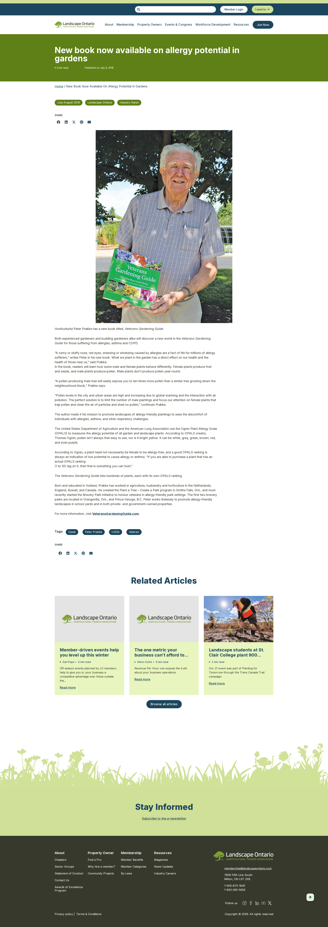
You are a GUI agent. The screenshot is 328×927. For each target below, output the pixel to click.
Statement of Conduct (69, 873)
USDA (116, 532)
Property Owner (101, 853)
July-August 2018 (68, 102)
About (59, 853)
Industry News (129, 102)
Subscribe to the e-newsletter (164, 818)
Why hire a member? (101, 866)
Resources (163, 853)
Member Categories (133, 866)
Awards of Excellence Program (69, 888)
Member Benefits (132, 859)
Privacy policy (64, 914)
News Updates (163, 866)
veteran (134, 532)
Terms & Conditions (88, 914)
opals (72, 532)
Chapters (60, 859)
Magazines (161, 859)
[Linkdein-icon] (257, 903)
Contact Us (62, 880)
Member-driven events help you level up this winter (89, 652)
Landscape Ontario (100, 102)
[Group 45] (270, 903)
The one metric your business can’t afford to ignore (159, 652)
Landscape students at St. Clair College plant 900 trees (236, 652)
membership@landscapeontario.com (248, 868)
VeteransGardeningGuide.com (115, 513)
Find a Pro (94, 859)
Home (59, 86)
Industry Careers (165, 873)
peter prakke (93, 532)
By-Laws (126, 873)
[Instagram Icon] (244, 903)
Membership (131, 853)
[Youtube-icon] (263, 903)
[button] (58, 122)
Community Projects (101, 873)
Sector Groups (64, 866)
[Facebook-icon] (251, 903)
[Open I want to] (268, 9)
